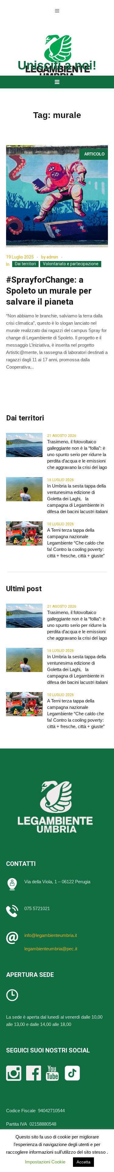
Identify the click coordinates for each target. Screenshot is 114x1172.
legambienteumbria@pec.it (50, 948)
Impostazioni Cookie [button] (45, 1161)
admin (52, 257)
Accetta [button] (83, 1162)
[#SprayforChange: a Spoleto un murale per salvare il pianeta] (57, 196)
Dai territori (25, 264)
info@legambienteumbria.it (50, 935)
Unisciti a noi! (57, 65)
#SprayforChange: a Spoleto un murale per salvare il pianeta (49, 291)
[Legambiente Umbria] (57, 57)
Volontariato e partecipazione (70, 264)
